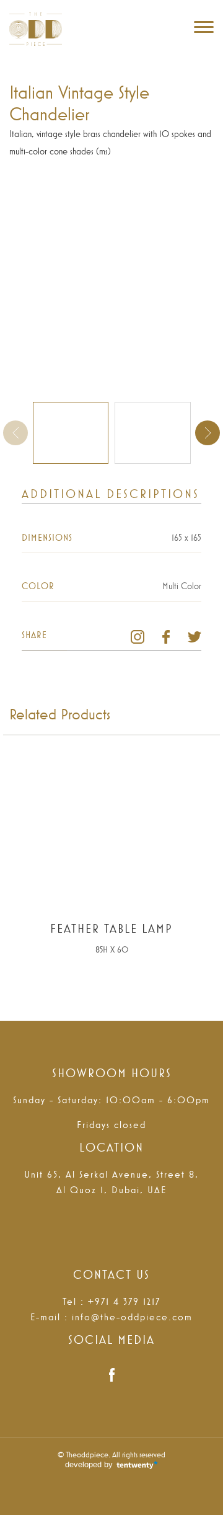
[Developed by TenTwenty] (111, 1465)
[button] (207, 432)
